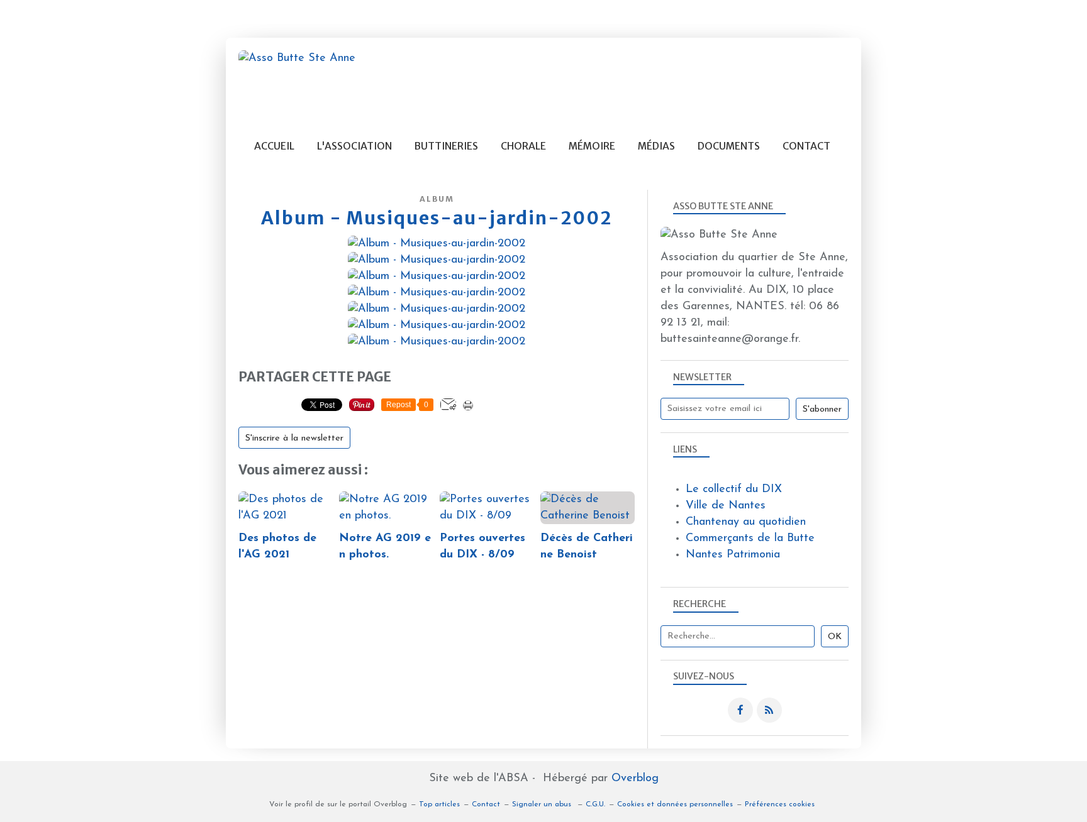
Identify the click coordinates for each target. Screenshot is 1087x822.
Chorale (523, 146)
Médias (656, 146)
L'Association (354, 146)
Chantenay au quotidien (746, 522)
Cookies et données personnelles (675, 804)
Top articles (439, 804)
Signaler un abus (543, 804)
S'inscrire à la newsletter (294, 438)
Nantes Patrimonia (733, 555)
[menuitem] (274, 146)
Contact (806, 146)
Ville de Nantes (726, 506)
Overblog (635, 778)
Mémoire (592, 146)
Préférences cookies (780, 804)
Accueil (274, 146)
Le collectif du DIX (734, 489)
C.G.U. (595, 804)
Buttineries (446, 146)
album (437, 199)
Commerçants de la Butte (750, 538)
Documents (729, 146)
